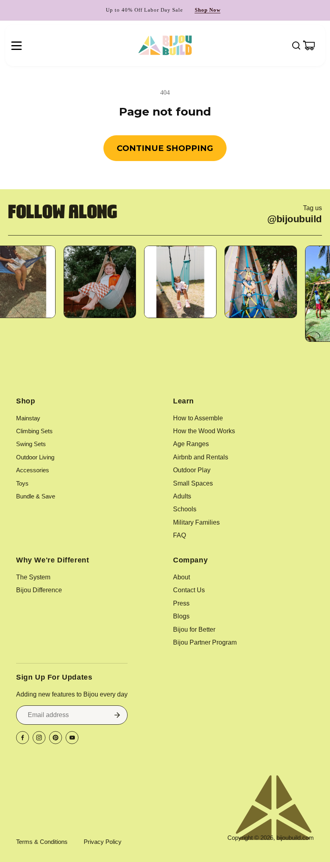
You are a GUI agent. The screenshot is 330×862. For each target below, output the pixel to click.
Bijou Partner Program (205, 642)
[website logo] (164, 45)
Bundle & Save (35, 496)
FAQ (179, 535)
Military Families (196, 522)
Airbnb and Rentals (200, 457)
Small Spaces (193, 483)
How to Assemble (198, 418)
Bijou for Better (194, 629)
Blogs (181, 616)
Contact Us (189, 590)
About (181, 577)
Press (181, 603)
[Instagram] (39, 737)
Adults (182, 496)
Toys (22, 483)
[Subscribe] (117, 715)
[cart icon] (309, 45)
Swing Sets (31, 443)
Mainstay (28, 418)
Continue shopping (165, 148)
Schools (184, 509)
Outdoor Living (35, 457)
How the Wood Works (204, 431)
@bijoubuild (294, 219)
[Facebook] (22, 737)
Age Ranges (191, 443)
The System (33, 577)
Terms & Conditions (42, 841)
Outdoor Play (191, 470)
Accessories (32, 470)
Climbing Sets (34, 431)
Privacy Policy (103, 841)
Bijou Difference (39, 590)
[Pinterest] (55, 737)
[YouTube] (72, 737)
